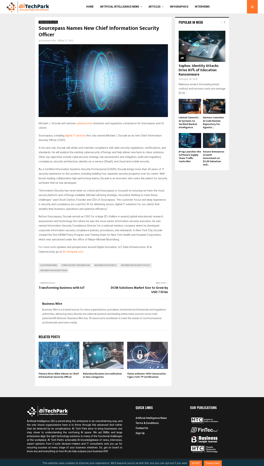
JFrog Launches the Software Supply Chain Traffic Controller (190, 156)
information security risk (53, 270)
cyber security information (76, 265)
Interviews (202, 6)
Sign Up (140, 433)
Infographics (179, 6)
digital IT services (75, 135)
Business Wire (48, 40)
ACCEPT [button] (196, 463)
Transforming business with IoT (62, 288)
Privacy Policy (213, 463)
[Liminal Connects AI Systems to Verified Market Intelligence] (190, 106)
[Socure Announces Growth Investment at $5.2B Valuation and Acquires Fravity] (214, 140)
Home (90, 6)
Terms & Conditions (147, 423)
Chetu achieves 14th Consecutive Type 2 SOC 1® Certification (146, 375)
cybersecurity (84, 123)
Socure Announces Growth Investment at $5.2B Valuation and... (213, 158)
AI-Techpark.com (73, 251)
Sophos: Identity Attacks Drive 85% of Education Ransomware (199, 70)
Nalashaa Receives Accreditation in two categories (102, 375)
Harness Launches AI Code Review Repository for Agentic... (213, 122)
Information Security (48, 22)
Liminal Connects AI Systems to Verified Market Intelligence (189, 122)
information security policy (135, 265)
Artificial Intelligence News (119, 6)
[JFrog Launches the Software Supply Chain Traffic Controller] (190, 140)
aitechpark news (48, 265)
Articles (155, 6)
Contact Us (142, 428)
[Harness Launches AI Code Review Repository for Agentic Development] (214, 106)
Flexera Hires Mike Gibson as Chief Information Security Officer (59, 375)
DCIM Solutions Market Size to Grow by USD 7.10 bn (139, 290)
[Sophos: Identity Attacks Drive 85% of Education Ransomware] (202, 46)
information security (105, 265)
